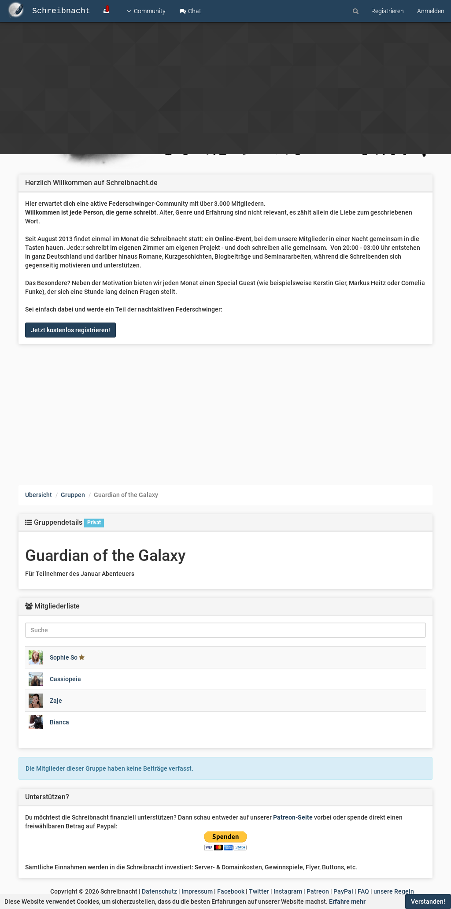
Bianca (59, 722)
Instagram (288, 891)
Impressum (197, 891)
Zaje (56, 700)
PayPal (343, 891)
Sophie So (64, 657)
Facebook (230, 891)
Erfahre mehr (347, 901)
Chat (194, 11)
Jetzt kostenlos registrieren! (70, 330)
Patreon (318, 891)
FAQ (363, 891)
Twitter (259, 891)
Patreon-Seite (293, 817)
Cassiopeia (65, 679)
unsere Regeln (393, 891)
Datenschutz (159, 891)
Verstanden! (428, 901)
